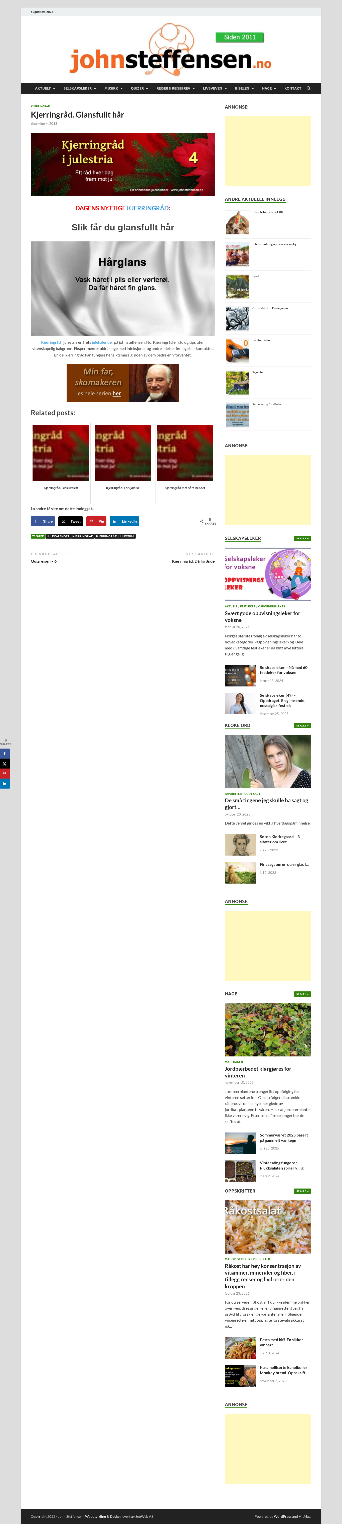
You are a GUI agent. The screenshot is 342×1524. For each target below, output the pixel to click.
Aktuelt (43, 88)
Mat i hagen (234, 1062)
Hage (267, 88)
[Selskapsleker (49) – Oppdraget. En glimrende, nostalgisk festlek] (240, 695)
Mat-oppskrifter (237, 1259)
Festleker (247, 606)
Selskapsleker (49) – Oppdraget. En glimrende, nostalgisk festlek (282, 700)
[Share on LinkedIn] (5, 784)
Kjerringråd (40, 106)
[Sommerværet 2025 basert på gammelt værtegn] (240, 1135)
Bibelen (242, 88)
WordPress (282, 1516)
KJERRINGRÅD (148, 208)
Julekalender (58, 536)
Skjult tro (258, 372)
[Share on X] (5, 763)
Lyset (255, 276)
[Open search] (308, 88)
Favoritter (233, 794)
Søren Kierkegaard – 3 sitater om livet (280, 839)
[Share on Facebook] (5, 753)
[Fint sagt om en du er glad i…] (240, 864)
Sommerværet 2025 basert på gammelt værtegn (284, 1137)
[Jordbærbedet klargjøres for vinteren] (268, 1031)
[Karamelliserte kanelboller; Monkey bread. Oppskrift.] (240, 1367)
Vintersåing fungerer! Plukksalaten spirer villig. (282, 1165)
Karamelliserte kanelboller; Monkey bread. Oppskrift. (284, 1370)
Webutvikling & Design (103, 1516)
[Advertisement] (268, 151)
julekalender (102, 342)
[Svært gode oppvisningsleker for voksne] (268, 575)
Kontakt (292, 88)
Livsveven (212, 88)
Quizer (137, 88)
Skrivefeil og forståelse (266, 404)
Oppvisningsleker (271, 606)
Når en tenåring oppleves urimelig (274, 244)
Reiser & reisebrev (173, 88)
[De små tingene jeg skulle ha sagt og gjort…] (268, 762)
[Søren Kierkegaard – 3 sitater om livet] (240, 837)
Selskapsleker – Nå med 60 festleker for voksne (283, 670)
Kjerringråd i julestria (115, 536)
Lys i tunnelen (261, 340)
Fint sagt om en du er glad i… (284, 864)
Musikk (111, 88)
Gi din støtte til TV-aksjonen (270, 308)
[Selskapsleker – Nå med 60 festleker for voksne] (240, 667)
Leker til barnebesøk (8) (267, 212)
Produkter (261, 1259)
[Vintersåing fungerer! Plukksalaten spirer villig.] (240, 1163)
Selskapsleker (78, 88)
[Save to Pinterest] (5, 774)
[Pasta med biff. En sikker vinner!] (240, 1340)
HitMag (304, 1516)
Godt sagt (252, 794)
